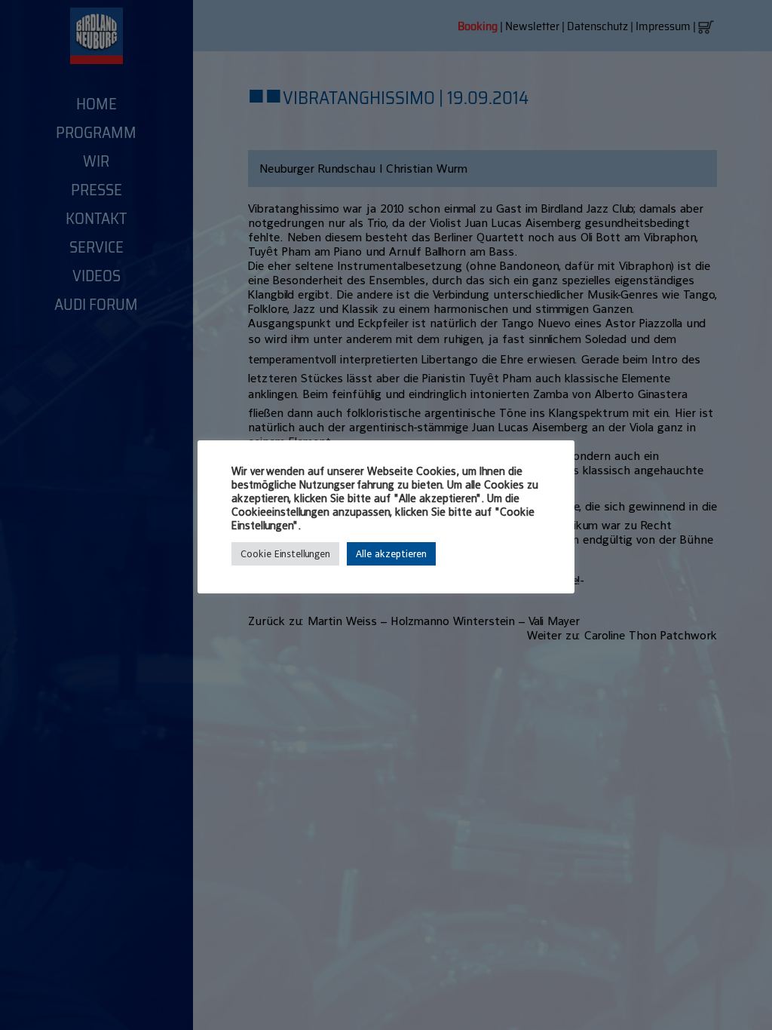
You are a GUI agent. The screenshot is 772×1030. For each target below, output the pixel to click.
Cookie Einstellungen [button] (285, 553)
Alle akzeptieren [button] (391, 553)
